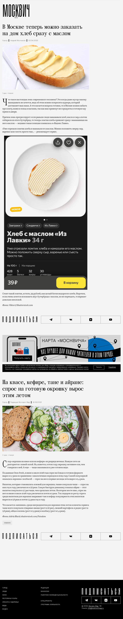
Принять (99, 367)
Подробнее (112, 367)
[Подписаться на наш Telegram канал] (51, 319)
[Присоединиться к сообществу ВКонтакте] (71, 319)
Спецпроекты (46, 601)
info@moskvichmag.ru (96, 608)
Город (4, 41)
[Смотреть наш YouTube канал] (111, 319)
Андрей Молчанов (17, 41)
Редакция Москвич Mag (20, 402)
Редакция (45, 588)
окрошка (7, 523)
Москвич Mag (94, 606)
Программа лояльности (50, 604)
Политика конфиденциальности (54, 595)
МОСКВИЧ (16, 10)
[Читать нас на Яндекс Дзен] (91, 319)
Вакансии (45, 591)
